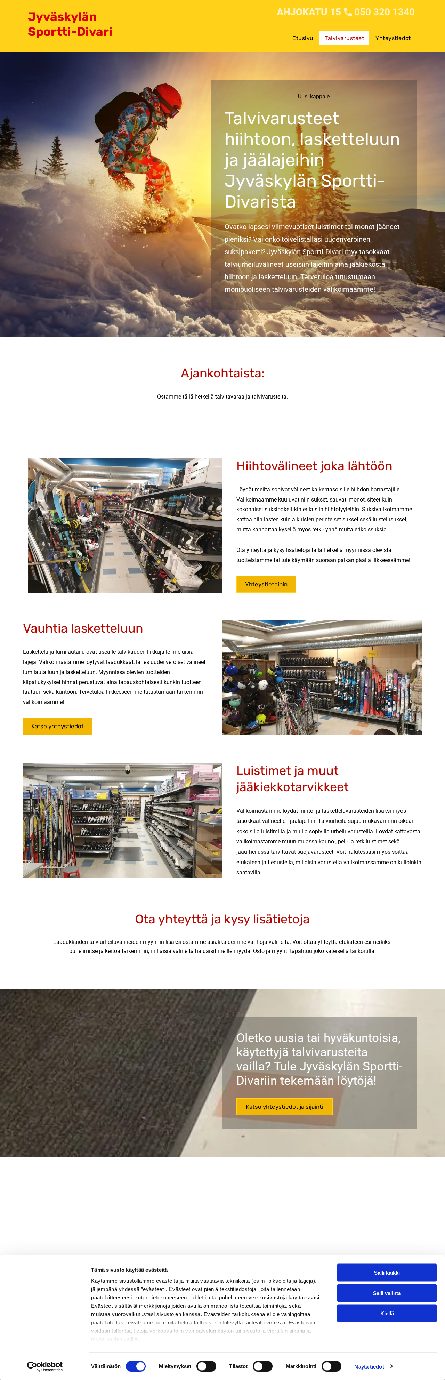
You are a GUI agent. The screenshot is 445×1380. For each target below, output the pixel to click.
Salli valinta (387, 1293)
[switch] (206, 1366)
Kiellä (387, 1313)
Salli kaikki (387, 1273)
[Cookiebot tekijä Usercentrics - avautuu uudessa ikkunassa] (45, 1366)
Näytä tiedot (369, 1366)
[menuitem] (303, 33)
